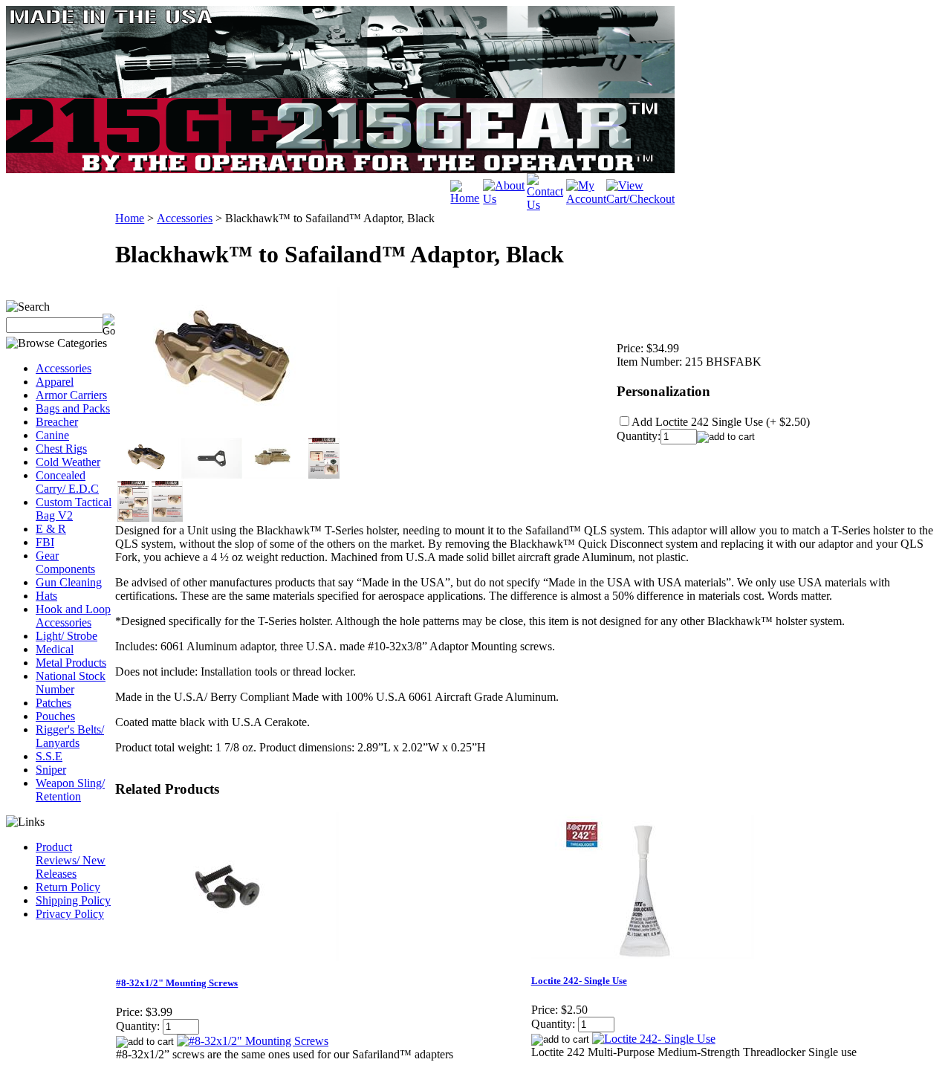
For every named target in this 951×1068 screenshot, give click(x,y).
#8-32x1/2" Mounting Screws (177, 982)
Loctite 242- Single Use (579, 980)
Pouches (55, 716)
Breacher (57, 421)
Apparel (55, 381)
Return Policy (68, 887)
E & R (51, 528)
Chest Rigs (61, 448)
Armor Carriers (71, 395)
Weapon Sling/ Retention (70, 790)
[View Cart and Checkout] (640, 198)
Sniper (51, 769)
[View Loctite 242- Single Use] (653, 1038)
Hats (46, 595)
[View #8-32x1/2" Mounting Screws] (252, 1041)
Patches (53, 702)
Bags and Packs (73, 408)
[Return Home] (466, 198)
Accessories (63, 368)
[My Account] (586, 198)
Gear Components (65, 562)
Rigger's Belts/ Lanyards (70, 736)
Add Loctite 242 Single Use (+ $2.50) (721, 421)
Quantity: (638, 436)
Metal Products (71, 662)
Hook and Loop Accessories (73, 616)
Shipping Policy (73, 900)
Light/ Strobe (66, 636)
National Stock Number (71, 683)
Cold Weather (68, 462)
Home (129, 218)
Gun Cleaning (69, 582)
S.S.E (49, 756)
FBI (45, 542)
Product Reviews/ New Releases (71, 860)
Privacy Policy (70, 913)
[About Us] (505, 198)
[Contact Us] (546, 204)
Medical (55, 649)
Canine (52, 435)
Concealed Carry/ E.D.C (67, 482)
